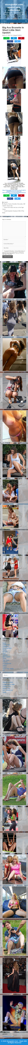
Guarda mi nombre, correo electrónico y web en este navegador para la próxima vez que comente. (13, 252)
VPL (4, 670)
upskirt (6, 202)
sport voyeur (6, 656)
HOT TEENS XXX (8, 690)
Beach (4, 643)
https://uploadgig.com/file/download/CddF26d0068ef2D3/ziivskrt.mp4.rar (14, 191)
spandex (5, 655)
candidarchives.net (8, 1036)
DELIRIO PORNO (8, 682)
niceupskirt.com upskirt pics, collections (14, 7)
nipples (5, 650)
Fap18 (4, 692)
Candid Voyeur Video (9, 684)
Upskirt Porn (6, 688)
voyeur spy (10, 205)
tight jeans (6, 660)
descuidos (20, 204)
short (4, 653)
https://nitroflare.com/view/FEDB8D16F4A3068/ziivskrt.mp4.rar (14, 193)
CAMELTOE (6, 645)
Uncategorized (7, 663)
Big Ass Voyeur (8, 204)
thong (4, 658)
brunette (14, 204)
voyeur (5, 667)
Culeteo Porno (7, 686)
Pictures (5, 651)
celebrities (6, 646)
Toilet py (5, 662)
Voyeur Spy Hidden (8, 668)
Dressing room (7, 648)
